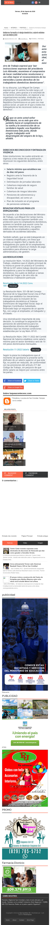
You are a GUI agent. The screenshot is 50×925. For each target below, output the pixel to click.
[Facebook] (32, 2)
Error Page (30, 920)
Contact (21, 920)
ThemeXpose (27, 914)
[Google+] (36, 2)
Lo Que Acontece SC (24, 913)
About (14, 920)
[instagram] (39, 2)
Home (8, 920)
